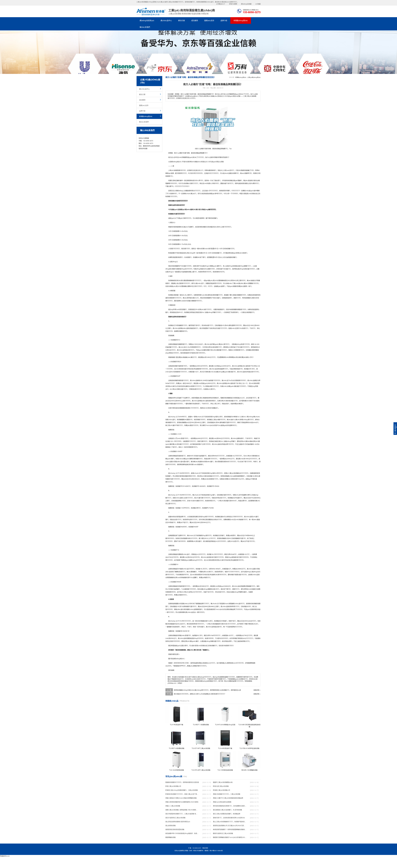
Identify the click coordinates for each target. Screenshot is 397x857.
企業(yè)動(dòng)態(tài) (254, 77)
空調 (190, 183)
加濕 (206, 495)
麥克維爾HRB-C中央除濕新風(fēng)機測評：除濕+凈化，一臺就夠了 (182, 833)
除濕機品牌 (231, 609)
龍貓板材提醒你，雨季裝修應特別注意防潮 (182, 782)
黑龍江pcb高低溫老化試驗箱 (222, 802)
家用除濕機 (201, 227)
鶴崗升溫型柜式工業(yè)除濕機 (223, 833)
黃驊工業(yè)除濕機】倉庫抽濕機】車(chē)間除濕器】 (182, 810)
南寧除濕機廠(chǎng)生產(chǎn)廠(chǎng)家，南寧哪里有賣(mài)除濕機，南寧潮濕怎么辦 (207, 690)
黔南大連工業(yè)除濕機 (221, 786)
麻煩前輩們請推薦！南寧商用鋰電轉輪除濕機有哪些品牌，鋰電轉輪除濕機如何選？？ (229, 829)
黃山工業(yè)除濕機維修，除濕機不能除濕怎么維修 (229, 821)
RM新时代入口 (5, 856)
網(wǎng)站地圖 (246, 4)
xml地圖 (258, 4)
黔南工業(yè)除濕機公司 (173, 786)
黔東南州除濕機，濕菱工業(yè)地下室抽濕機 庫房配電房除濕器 (182, 794)
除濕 (229, 180)
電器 (239, 180)
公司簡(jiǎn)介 (220, 4)
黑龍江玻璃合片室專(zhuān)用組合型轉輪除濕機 (181, 798)
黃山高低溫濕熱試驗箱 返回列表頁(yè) (177, 821)
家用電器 (196, 398)
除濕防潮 (243, 183)
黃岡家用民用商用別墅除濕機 (174, 829)
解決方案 (181, 20)
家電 (178, 516)
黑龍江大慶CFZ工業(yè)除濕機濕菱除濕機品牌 (228, 798)
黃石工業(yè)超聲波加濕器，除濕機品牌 (226, 814)
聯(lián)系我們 (145, 27)
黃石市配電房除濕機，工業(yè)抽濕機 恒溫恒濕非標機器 (182, 814)
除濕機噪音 (172, 280)
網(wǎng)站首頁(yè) (147, 20)
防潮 (184, 153)
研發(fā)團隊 (233, 4)
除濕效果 (216, 272)
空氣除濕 (207, 417)
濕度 (171, 253)
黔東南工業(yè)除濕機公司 (221, 790)
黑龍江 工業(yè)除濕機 (172, 806)
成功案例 (194, 20)
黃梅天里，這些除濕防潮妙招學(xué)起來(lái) (229, 818)
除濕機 (196, 153)
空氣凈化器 (194, 369)
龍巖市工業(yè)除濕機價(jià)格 (223, 782)
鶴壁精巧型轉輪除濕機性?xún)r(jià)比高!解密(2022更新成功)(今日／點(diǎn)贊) (229, 837)
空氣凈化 (183, 386)
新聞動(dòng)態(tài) (241, 20)
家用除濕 (180, 422)
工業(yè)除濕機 (233, 473)
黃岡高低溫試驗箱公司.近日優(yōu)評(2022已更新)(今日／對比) (229, 825)
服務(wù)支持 (209, 20)
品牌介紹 (224, 20)
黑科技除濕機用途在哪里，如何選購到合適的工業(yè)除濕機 (229, 806)
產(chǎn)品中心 (166, 20)
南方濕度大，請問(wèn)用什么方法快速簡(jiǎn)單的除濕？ (200, 694)
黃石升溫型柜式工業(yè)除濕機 (175, 818)
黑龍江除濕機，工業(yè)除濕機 (226, 794)
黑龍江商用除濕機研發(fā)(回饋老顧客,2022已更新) (181, 802)
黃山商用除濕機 (170, 825)
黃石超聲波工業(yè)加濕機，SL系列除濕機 (227, 810)
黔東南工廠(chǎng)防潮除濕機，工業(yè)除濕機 (181, 790)
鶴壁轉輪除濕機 (170, 837)
